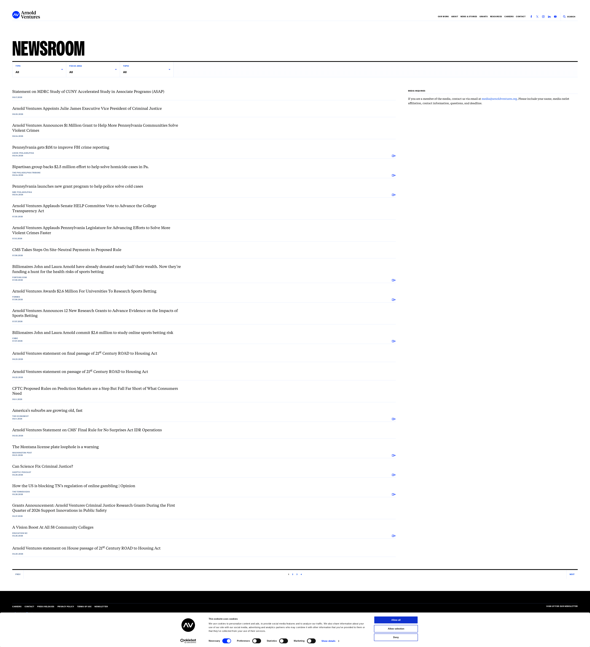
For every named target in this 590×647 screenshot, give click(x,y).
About (454, 16)
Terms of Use (84, 606)
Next (572, 574)
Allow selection (396, 628)
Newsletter (101, 606)
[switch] (256, 640)
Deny (396, 637)
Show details (328, 641)
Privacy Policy (65, 606)
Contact (520, 16)
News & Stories (468, 16)
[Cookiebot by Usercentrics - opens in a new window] (188, 641)
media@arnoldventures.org (499, 98)
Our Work (443, 16)
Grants (484, 16)
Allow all (396, 620)
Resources (496, 16)
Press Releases (45, 606)
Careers (509, 16)
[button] (39, 69)
